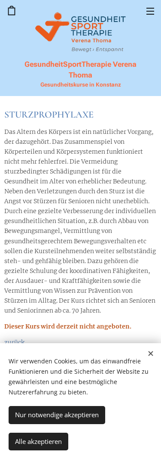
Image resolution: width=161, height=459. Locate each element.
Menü (150, 10)
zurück (14, 342)
